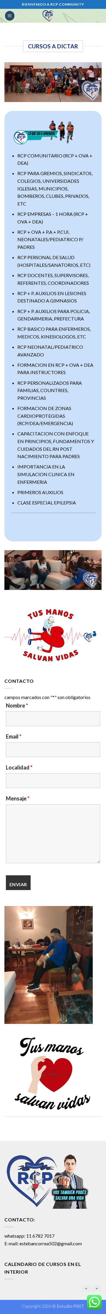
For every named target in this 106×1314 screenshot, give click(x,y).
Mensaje (17, 798)
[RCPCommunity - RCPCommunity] (48, 16)
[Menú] (9, 16)
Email (13, 736)
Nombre (17, 705)
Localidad (19, 767)
